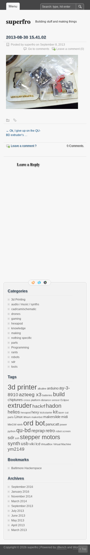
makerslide (51, 417)
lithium (27, 417)
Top (84, 549)
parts (14, 342)
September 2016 (22, 487)
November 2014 (21, 496)
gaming (16, 318)
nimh (20, 424)
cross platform (32, 400)
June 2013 (18, 515)
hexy (35, 412)
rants (14, 352)
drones (15, 314)
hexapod (17, 323)
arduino (53, 388)
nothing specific (21, 338)
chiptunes (15, 400)
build (59, 394)
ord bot (34, 423)
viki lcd (34, 444)
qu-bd (23, 430)
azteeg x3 (30, 394)
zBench (61, 547)
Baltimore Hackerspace (26, 468)
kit (55, 411)
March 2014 (19, 501)
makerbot (36, 417)
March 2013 (19, 530)
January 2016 (20, 491)
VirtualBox (47, 444)
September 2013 (22, 506)
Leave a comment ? (23, 146)
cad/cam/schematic (23, 309)
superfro (18, 21)
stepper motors (40, 437)
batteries (47, 395)
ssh (17, 438)
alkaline (42, 388)
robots (15, 357)
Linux (18, 417)
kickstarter (46, 412)
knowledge (18, 328)
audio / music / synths (25, 304)
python (12, 431)
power (63, 424)
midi (64, 417)
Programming (20, 347)
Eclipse (64, 400)
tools (14, 366)
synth (14, 443)
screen (66, 431)
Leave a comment (68, 49)
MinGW (12, 424)
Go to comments (38, 49)
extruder (20, 405)
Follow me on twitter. (39, 282)
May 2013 (17, 520)
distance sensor (50, 400)
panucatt (52, 424)
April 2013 (18, 525)
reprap (38, 430)
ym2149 (16, 449)
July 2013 (17, 511)
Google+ (45, 282)
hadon (53, 406)
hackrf (38, 406)
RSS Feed (33, 282)
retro (50, 430)
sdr (13, 362)
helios (14, 411)
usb (25, 443)
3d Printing (18, 299)
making (16, 333)
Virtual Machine (62, 444)
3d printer (22, 387)
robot (59, 431)
